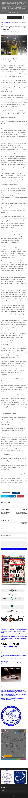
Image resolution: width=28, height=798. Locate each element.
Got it (18, 12)
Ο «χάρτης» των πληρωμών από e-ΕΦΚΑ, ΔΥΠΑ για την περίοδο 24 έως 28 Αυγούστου (13, 701)
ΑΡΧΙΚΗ (2, 17)
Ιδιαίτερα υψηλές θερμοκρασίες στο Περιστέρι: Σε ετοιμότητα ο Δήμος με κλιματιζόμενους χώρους (14, 695)
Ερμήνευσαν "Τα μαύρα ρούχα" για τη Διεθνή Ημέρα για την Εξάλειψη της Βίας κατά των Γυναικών (13, 663)
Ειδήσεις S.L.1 (8, 22)
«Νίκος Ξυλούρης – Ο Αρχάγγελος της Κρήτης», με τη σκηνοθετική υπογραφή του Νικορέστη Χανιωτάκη (12, 658)
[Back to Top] (14, 796)
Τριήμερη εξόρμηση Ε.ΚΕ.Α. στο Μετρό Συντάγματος (12, 689)
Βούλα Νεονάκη (4, 661)
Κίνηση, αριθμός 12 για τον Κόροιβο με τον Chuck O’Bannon (14, 636)
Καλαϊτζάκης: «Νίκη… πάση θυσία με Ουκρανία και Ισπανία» (14, 629)
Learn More (12, 12)
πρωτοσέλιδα (14, 585)
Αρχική (2, 22)
